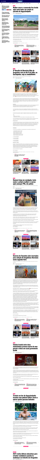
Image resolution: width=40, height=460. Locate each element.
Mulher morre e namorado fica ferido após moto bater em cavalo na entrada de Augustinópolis (5, 7)
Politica (24, 3)
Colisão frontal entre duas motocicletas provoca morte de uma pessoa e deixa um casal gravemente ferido (5, 23)
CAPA (2, 11)
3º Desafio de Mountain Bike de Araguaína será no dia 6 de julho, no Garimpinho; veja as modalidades (6, 13)
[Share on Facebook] (3, 9)
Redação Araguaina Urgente (19, 13)
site (15, 96)
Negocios (29, 3)
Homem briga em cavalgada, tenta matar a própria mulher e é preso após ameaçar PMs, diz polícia (6, 16)
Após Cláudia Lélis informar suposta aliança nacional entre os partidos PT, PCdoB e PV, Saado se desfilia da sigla (6, 41)
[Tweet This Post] (5, 9)
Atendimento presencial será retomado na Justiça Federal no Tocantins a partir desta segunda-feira (6, 37)
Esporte (27, 3)
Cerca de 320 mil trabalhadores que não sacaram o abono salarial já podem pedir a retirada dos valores (5, 34)
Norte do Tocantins (5, 25)
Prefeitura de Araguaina (16, 152)
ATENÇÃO (2, 28)
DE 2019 (3, 32)
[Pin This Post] (8, 9)
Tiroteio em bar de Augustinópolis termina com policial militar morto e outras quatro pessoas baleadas (6, 27)
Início (10, 3)
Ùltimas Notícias (13, 3)
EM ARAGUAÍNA (4, 21)
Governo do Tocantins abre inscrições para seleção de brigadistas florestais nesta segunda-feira (5, 19)
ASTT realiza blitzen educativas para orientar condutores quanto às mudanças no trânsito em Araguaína (6, 30)
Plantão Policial (21, 3)
